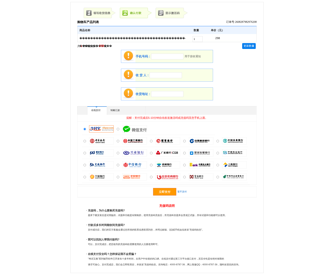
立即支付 (164, 191)
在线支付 (96, 110)
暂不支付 (182, 191)
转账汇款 (115, 110)
